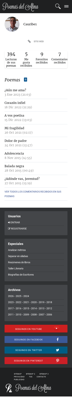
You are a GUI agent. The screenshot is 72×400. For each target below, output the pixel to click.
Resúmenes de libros (19, 262)
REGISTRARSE (19, 228)
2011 (11, 314)
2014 (34, 308)
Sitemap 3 (44, 374)
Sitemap (17, 374)
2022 (18, 302)
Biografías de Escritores (21, 274)
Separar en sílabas (18, 256)
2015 (26, 308)
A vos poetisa (14, 115)
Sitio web (39, 41)
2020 (34, 302)
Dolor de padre (16, 141)
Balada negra (14, 166)
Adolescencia (14, 153)
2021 (26, 302)
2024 (26, 296)
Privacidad (19, 377)
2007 (41, 314)
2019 (41, 302)
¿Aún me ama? (15, 90)
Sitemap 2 (30, 374)
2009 (26, 314)
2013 (41, 308)
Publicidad (19, 379)
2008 (34, 314)
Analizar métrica (17, 250)
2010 (18, 314)
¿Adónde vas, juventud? (22, 179)
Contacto (41, 377)
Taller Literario (15, 268)
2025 (18, 296)
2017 (11, 308)
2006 (49, 314)
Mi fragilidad (14, 128)
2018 (49, 302)
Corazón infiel (15, 103)
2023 (11, 302)
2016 (18, 308)
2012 (49, 308)
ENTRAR (15, 222)
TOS (30, 377)
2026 (11, 296)
